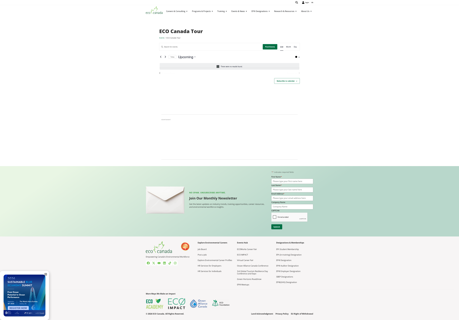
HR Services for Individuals (209, 271)
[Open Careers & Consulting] (187, 11)
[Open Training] (226, 11)
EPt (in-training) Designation (289, 254)
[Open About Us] (311, 11)
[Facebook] (148, 263)
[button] (297, 56)
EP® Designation (283, 260)
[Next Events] (165, 56)
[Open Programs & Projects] (212, 11)
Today (172, 57)
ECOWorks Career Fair (247, 249)
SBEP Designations (284, 276)
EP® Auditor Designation (287, 265)
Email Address (277, 194)
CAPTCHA (275, 210)
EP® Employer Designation (288, 271)
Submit (276, 227)
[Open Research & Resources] (296, 11)
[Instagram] (175, 263)
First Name (276, 177)
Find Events (270, 47)
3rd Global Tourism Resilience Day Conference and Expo (252, 272)
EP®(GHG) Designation (286, 282)
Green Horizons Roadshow (249, 279)
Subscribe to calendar (286, 81)
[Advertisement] (229, 138)
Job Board (202, 249)
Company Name (278, 202)
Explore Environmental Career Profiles (215, 260)
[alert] (229, 66)
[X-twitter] (153, 263)
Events (161, 38)
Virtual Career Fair (245, 260)
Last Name (276, 185)
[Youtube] (159, 263)
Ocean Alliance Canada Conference (252, 265)
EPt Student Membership (287, 249)
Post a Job (202, 254)
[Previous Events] (160, 56)
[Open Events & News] (246, 11)
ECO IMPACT (242, 254)
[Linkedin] (164, 263)
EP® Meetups (243, 284)
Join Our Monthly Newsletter (213, 198)
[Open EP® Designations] (269, 11)
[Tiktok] (169, 263)
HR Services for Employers (209, 265)
